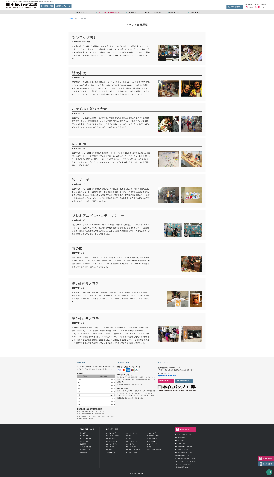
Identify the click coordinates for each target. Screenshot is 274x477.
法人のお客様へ (268, 464)
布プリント (129, 439)
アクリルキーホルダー (154, 449)
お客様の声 (83, 452)
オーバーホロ (151, 441)
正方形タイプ (151, 433)
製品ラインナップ (83, 12)
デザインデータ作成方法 (153, 12)
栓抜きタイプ (110, 449)
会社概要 (83, 433)
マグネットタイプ (111, 444)
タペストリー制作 (131, 452)
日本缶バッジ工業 (138, 473)
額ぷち (149, 447)
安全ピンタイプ (111, 433)
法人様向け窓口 (47, 6)
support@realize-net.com (167, 376)
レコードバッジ (152, 444)
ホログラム (129, 436)
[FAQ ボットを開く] (269, 472)
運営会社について (175, 12)
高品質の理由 (84, 436)
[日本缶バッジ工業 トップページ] (177, 390)
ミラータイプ (110, 447)
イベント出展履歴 (86, 439)
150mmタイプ (110, 452)
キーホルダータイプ (112, 441)
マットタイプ (130, 444)
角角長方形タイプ (153, 436)
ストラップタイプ (111, 439)
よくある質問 (193, 12)
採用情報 (83, 444)
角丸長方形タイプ (153, 439)
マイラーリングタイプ (133, 449)
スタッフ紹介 (84, 441)
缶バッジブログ (85, 449)
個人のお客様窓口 (235, 6)
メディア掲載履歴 (85, 447)
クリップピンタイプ (112, 436)
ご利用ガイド (132, 12)
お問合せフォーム (63, 6)
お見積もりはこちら (165, 381)
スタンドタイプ (131, 447)
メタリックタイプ (131, 433)
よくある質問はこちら (184, 381)
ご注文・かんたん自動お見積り (108, 12)
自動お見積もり (185, 429)
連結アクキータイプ (132, 441)
